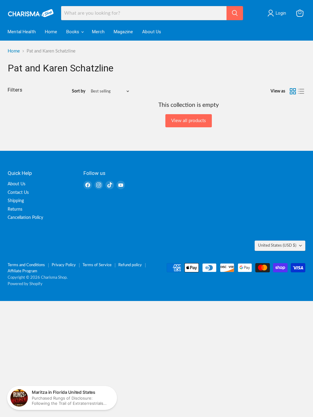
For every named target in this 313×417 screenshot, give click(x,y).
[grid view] (293, 91)
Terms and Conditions (26, 265)
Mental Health (22, 31)
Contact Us (18, 192)
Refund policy (130, 265)
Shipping (16, 201)
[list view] (301, 91)
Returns (15, 209)
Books (73, 31)
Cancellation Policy (25, 218)
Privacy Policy (64, 265)
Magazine (123, 31)
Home (51, 31)
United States (277, 245)
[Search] (234, 13)
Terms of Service (97, 265)
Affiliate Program (22, 271)
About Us (151, 31)
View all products (188, 120)
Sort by (78, 91)
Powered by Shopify (25, 284)
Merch (98, 31)
